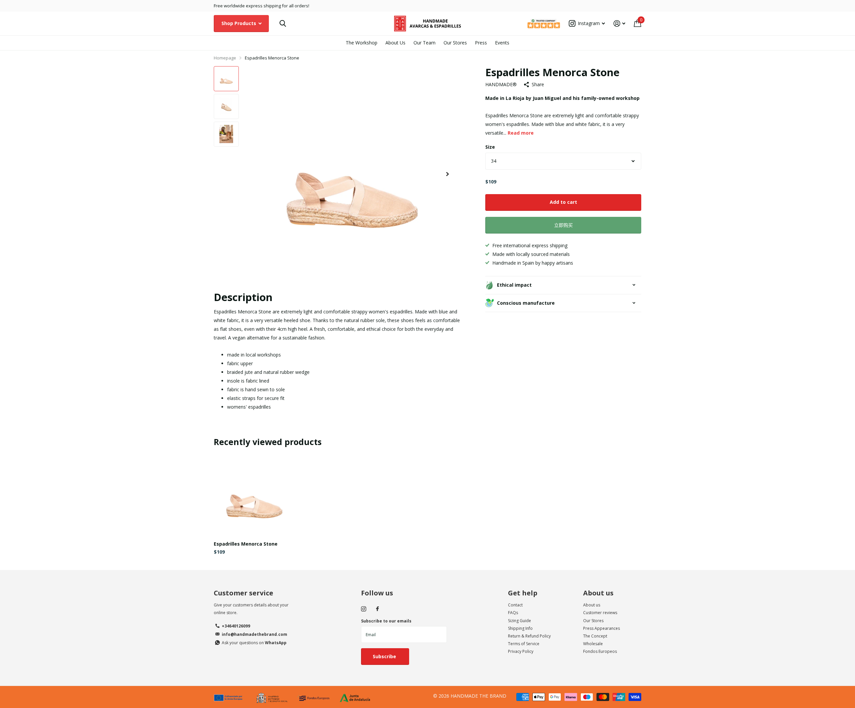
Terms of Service (523, 644)
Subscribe (385, 656)
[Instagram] (363, 608)
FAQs (513, 612)
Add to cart (563, 202)
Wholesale (593, 644)
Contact (515, 605)
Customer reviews (600, 612)
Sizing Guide (519, 620)
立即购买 (563, 225)
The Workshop (361, 42)
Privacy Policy (520, 651)
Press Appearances (601, 628)
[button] (447, 174)
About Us (395, 42)
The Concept (595, 636)
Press (481, 42)
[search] (283, 23)
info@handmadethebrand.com (254, 634)
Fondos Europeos (600, 651)
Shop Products (239, 23)
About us (598, 592)
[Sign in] (619, 23)
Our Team (424, 42)
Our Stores (455, 42)
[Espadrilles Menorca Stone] (254, 495)
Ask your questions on (254, 643)
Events (502, 42)
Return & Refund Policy (529, 636)
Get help (522, 592)
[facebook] (377, 609)
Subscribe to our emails (386, 621)
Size (490, 147)
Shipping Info (520, 628)
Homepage (225, 58)
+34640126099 (236, 626)
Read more (521, 133)
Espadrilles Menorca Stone (246, 544)
